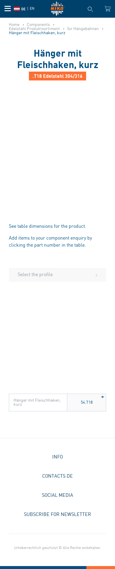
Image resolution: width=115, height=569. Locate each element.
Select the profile (35, 274)
